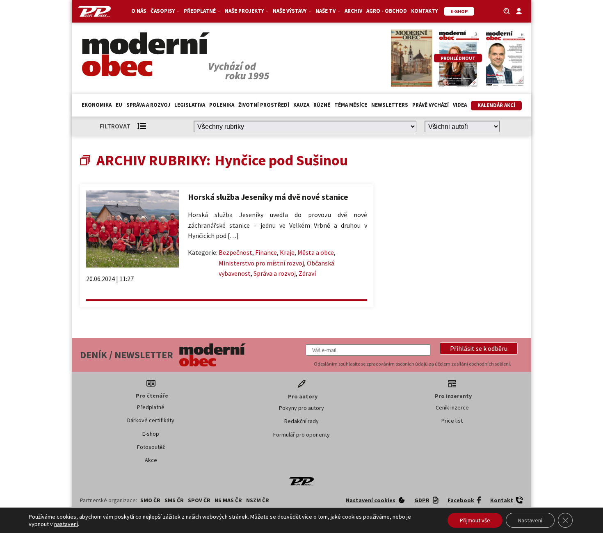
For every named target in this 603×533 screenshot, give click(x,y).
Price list (452, 420)
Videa (460, 104)
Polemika (221, 104)
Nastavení (530, 520)
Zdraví (307, 273)
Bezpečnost (235, 252)
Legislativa (189, 104)
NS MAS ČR (228, 500)
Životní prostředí (263, 104)
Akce (151, 460)
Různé (321, 104)
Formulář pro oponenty (301, 434)
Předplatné (150, 407)
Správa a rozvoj (148, 104)
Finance (266, 252)
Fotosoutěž (151, 447)
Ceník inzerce (452, 407)
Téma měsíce (350, 104)
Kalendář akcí (496, 105)
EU (119, 104)
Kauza (301, 104)
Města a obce (315, 252)
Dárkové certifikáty (150, 420)
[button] (479, 348)
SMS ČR (174, 500)
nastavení (66, 524)
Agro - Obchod (386, 10)
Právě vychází (430, 104)
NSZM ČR (257, 500)
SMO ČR (150, 500)
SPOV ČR (199, 500)
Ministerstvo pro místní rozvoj (261, 263)
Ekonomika (97, 104)
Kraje (287, 252)
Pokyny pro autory (301, 408)
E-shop (150, 433)
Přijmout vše (475, 520)
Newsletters (389, 104)
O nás (138, 10)
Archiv (353, 10)
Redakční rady (301, 421)
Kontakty (424, 10)
